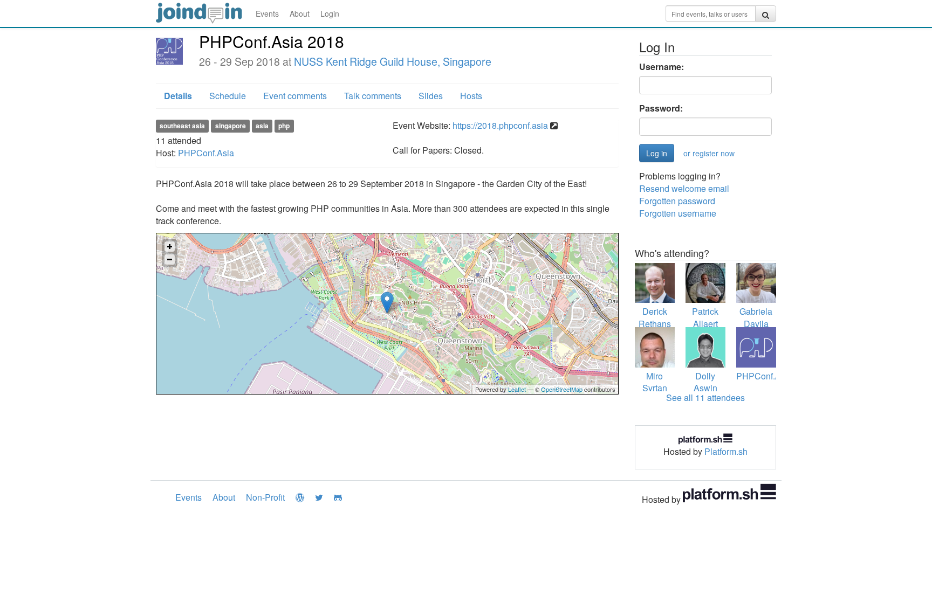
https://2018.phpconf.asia (500, 125)
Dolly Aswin (705, 382)
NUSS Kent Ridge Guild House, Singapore (392, 61)
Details (178, 95)
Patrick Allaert (705, 317)
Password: (661, 108)
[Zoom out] (170, 259)
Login (329, 13)
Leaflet (517, 389)
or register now (709, 153)
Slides (431, 95)
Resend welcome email (684, 188)
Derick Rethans (655, 317)
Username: (661, 67)
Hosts (471, 95)
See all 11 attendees (705, 397)
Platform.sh (726, 451)
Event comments (295, 95)
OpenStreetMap (561, 389)
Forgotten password (677, 201)
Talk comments (372, 95)
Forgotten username (677, 213)
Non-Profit (265, 497)
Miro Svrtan (654, 382)
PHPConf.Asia (206, 153)
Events (267, 13)
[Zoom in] (170, 246)
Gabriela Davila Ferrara (755, 323)
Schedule (227, 95)
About (300, 13)
